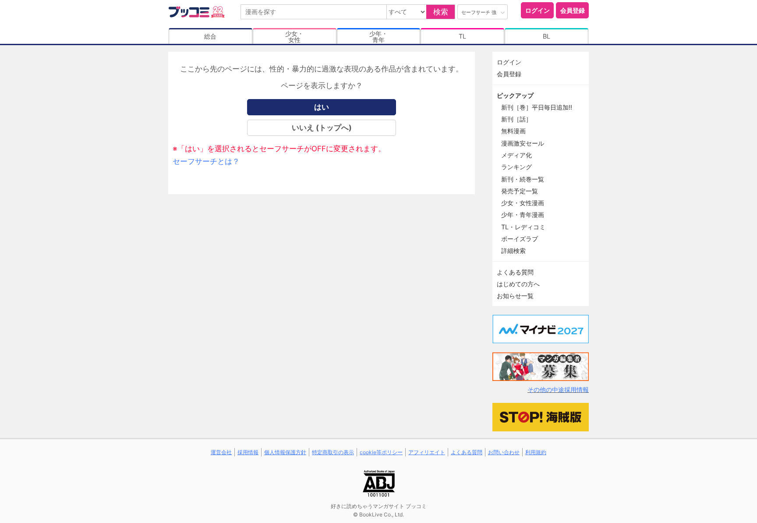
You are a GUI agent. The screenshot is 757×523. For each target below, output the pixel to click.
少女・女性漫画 (522, 202)
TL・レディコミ (523, 227)
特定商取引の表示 (333, 452)
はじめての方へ (518, 284)
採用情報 (247, 452)
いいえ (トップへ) (322, 127)
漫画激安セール (522, 143)
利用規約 (535, 452)
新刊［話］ (516, 119)
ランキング (516, 167)
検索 (440, 11)
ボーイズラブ (519, 238)
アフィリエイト (426, 452)
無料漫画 (513, 131)
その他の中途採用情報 (558, 389)
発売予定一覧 (519, 191)
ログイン (537, 10)
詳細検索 (513, 250)
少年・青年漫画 (522, 214)
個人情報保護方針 (285, 452)
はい (321, 107)
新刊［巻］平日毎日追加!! (536, 107)
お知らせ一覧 (515, 295)
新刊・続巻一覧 (522, 179)
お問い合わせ (504, 452)
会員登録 (572, 10)
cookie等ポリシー (381, 452)
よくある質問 (515, 272)
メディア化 (516, 155)
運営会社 (221, 452)
